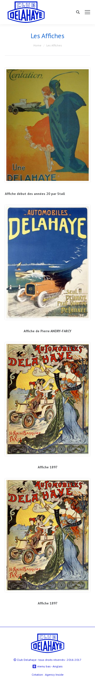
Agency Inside (54, 674)
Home (37, 45)
